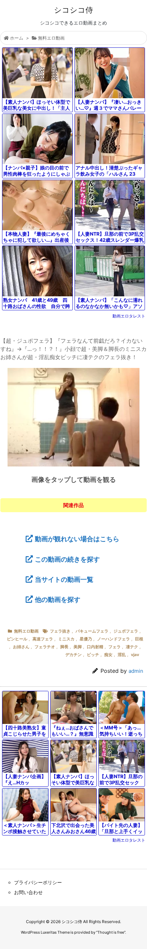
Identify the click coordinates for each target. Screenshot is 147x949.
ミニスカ (66, 638)
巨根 (139, 638)
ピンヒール (17, 638)
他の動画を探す (57, 599)
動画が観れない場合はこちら (77, 539)
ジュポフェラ (125, 631)
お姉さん (21, 646)
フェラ (114, 646)
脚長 (64, 646)
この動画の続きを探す (67, 559)
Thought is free (110, 932)
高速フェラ (42, 638)
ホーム (16, 38)
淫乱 (122, 654)
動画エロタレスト (128, 315)
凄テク (132, 646)
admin (136, 671)
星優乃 (86, 638)
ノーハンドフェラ (113, 638)
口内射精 (95, 646)
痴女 (108, 654)
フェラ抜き (60, 631)
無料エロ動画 (51, 38)
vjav (135, 654)
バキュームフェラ (92, 631)
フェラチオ (45, 646)
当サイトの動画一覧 (64, 579)
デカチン (73, 654)
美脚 (78, 646)
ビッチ (93, 654)
